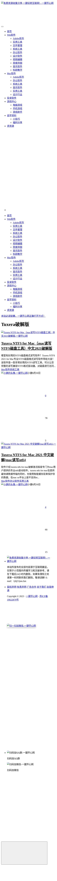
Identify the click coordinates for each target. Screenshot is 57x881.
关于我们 (41, 587)
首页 (9, 31)
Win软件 (11, 35)
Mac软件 (11, 73)
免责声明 (21, 587)
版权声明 (11, 587)
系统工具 (17, 49)
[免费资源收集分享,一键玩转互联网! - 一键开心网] (29, 561)
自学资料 (11, 115)
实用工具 (17, 42)
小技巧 (16, 119)
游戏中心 (11, 101)
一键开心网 (32, 596)
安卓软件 (11, 98)
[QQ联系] (31, 675)
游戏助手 (17, 112)
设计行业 (17, 94)
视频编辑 (17, 59)
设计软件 (17, 56)
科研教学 (17, 70)
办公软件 (17, 52)
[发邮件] (31, 747)
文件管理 (17, 45)
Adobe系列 (18, 38)
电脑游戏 (17, 105)
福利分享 (17, 122)
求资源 (10, 126)
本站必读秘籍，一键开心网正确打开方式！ (23, 316)
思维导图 (17, 63)
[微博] (29, 697)
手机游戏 (17, 108)
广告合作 (31, 587)
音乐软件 (17, 66)
